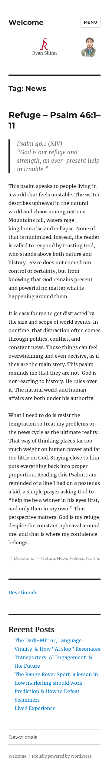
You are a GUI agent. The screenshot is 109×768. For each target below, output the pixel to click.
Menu (90, 22)
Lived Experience (35, 708)
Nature (48, 558)
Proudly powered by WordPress (62, 756)
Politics (77, 558)
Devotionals (22, 592)
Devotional (25, 558)
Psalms (93, 558)
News (62, 558)
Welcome (26, 22)
